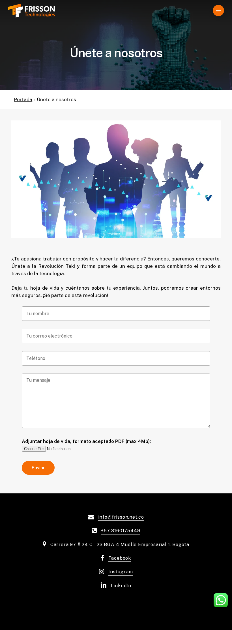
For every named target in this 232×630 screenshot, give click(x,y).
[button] (218, 10)
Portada (23, 99)
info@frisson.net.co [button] (121, 517)
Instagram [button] (120, 571)
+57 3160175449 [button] (120, 530)
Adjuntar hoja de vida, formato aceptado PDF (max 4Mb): (86, 441)
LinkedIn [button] (121, 585)
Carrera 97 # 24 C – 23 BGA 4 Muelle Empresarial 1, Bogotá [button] (119, 544)
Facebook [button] (119, 558)
